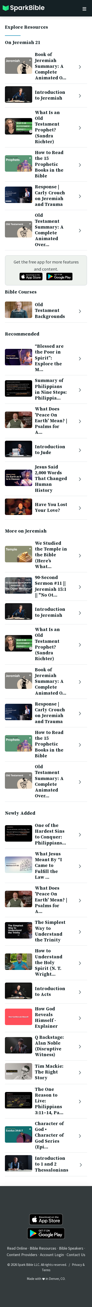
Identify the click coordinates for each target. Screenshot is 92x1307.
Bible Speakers (71, 1248)
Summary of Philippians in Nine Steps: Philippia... (51, 389)
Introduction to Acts (50, 991)
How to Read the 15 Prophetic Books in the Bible (49, 164)
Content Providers (22, 1254)
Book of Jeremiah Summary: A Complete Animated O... (50, 66)
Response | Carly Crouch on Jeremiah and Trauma (50, 195)
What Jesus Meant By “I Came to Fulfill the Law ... (48, 865)
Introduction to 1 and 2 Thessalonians (51, 1164)
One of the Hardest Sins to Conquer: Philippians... (50, 834)
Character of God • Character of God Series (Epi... (49, 1135)
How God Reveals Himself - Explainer (46, 1018)
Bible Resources (43, 1248)
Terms (46, 1270)
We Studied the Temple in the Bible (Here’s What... (51, 555)
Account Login (52, 1254)
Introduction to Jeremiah (50, 95)
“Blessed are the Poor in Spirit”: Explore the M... (49, 358)
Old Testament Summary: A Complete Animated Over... (49, 230)
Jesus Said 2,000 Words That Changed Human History (51, 478)
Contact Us (76, 1254)
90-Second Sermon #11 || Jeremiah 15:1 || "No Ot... (50, 586)
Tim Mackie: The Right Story (49, 1072)
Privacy (77, 1265)
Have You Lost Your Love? (51, 507)
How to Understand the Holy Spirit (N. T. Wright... (48, 962)
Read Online (17, 1248)
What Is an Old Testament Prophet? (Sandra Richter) (47, 127)
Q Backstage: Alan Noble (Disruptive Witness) (49, 1046)
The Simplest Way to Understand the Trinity (50, 931)
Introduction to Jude (50, 450)
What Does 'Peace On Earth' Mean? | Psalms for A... (51, 420)
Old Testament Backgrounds (50, 311)
